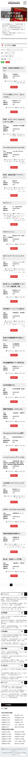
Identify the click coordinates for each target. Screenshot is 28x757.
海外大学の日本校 (19, 727)
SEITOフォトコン (8, 232)
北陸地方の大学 (19, 720)
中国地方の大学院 (19, 739)
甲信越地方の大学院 (20, 734)
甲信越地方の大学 (19, 717)
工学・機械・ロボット (19, 213)
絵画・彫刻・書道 (19, 269)
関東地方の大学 (6, 717)
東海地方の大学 (6, 720)
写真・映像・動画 (21, 82)
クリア (7, 62)
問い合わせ (19, 749)
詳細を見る (14, 87)
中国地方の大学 (19, 722)
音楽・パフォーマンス (17, 215)
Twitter (9, 749)
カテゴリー (3, 49)
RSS (7, 749)
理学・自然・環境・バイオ (15, 218)
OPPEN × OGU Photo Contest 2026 (14, 509)
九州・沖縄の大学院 (20, 741)
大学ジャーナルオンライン (16, 752)
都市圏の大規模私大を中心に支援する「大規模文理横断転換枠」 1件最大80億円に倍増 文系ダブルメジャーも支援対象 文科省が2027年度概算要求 (14, 599)
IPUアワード (7, 203)
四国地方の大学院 (6, 741)
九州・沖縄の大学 (19, 724)
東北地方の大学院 (19, 732)
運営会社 (3, 749)
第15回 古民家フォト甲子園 (12, 559)
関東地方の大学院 (6, 734)
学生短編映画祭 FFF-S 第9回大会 (13, 362)
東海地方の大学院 (6, 736)
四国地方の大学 (6, 724)
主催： (2, 53)
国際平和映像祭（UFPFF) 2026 (12, 409)
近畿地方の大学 (6, 722)
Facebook (14, 749)
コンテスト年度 (4, 56)
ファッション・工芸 (9, 324)
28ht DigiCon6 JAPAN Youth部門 (13, 433)
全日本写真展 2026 (9, 385)
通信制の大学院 (6, 743)
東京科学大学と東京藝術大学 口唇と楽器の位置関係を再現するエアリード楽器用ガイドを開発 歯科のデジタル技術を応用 (14, 622)
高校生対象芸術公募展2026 (11, 533)
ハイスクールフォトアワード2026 (13, 457)
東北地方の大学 (19, 715)
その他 (23, 135)
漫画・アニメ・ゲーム (16, 270)
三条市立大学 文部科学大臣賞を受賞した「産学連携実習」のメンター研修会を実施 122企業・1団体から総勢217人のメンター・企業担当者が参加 (14, 696)
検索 (3, 62)
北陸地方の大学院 (19, 736)
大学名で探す (3, 59)
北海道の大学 (5, 715)
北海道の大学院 (6, 732)
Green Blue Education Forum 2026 (13, 147)
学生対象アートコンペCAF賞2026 (13, 309)
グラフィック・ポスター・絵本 (18, 547)
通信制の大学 (5, 727)
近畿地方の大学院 (6, 739)
